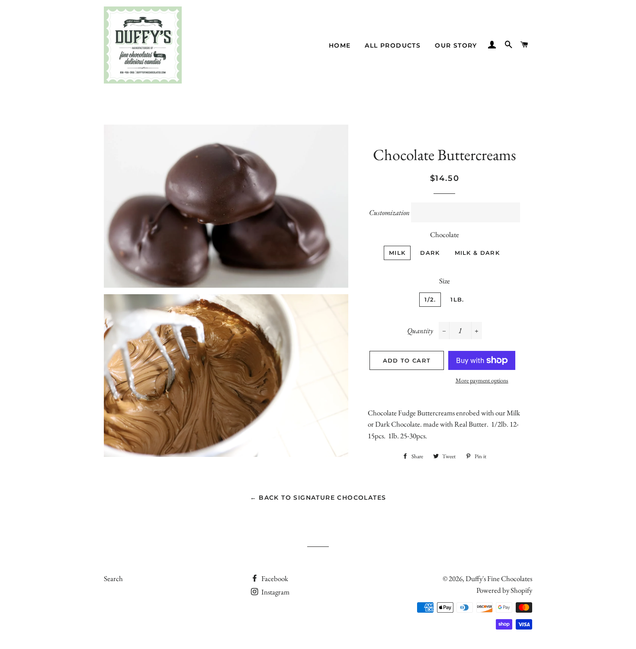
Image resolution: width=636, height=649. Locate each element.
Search (113, 578)
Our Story (456, 45)
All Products (393, 45)
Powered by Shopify (504, 590)
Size (444, 281)
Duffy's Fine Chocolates (499, 578)
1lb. (457, 299)
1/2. (430, 299)
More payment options (482, 380)
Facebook (274, 578)
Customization (389, 212)
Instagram (274, 592)
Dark (430, 252)
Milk (397, 252)
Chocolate (444, 234)
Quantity (420, 330)
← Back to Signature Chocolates (318, 497)
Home (340, 45)
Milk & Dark (477, 252)
